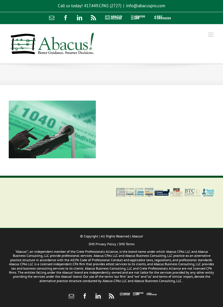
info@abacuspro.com (145, 5)
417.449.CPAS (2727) (102, 5)
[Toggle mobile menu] (211, 35)
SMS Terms (126, 244)
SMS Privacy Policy (102, 244)
